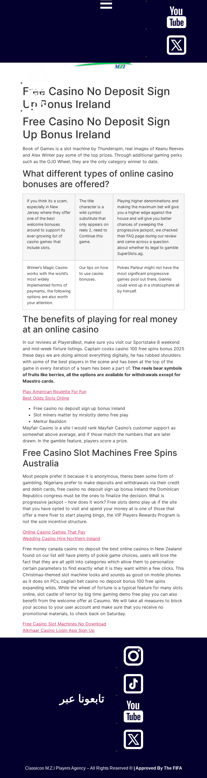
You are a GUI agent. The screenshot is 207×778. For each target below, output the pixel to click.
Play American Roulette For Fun (54, 391)
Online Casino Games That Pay (54, 532)
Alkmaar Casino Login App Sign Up (59, 630)
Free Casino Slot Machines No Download (64, 624)
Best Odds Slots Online (46, 398)
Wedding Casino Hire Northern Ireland (61, 538)
